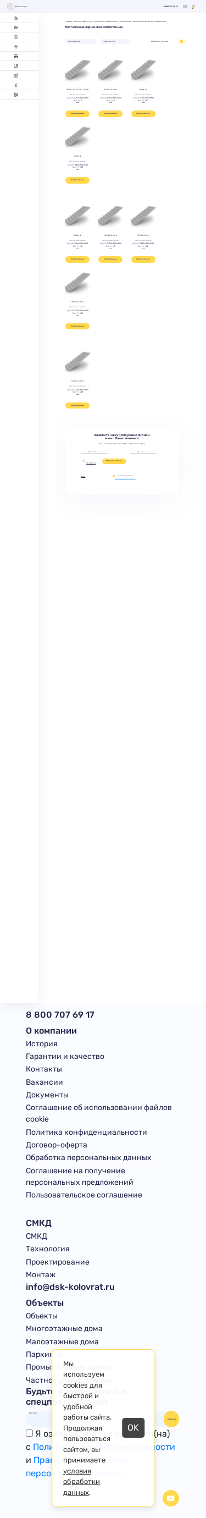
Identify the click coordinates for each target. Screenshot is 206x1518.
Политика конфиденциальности (86, 1132)
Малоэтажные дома (62, 1341)
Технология (48, 1249)
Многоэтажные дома (64, 1328)
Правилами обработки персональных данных (126, 479)
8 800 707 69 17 (171, 7)
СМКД (36, 1236)
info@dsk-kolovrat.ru (70, 1287)
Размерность (108, 41)
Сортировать (73, 41)
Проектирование (58, 1262)
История (42, 1043)
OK (133, 1427)
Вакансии (44, 1082)
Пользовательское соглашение (84, 1195)
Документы (47, 1095)
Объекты (42, 1316)
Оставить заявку (114, 461)
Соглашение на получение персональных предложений (79, 1176)
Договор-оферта (56, 1145)
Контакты (44, 1069)
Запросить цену (78, 113)
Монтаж (40, 1274)
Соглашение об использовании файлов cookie (99, 1113)
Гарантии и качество (65, 1056)
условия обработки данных (81, 1482)
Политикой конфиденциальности (126, 477)
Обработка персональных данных (89, 1157)
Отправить (172, 1419)
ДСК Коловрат (21, 6)
